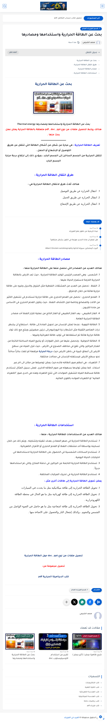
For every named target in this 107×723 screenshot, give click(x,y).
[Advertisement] (53, 403)
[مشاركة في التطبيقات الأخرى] (66, 602)
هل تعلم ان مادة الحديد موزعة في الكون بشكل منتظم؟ (74, 240)
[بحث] (5, 6)
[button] (90, 602)
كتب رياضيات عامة (92, 701)
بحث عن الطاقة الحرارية (87, 61)
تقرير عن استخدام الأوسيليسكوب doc (58, 657)
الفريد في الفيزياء (71, 718)
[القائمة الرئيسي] (102, 6)
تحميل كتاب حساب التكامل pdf (68, 18)
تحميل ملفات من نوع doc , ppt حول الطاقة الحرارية (53, 556)
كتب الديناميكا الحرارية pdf (53, 577)
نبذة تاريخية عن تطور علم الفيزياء (83, 231)
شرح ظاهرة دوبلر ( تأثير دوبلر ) (87, 655)
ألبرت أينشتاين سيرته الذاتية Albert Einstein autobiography (71, 248)
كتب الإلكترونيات (92, 683)
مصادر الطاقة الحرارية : (87, 69)
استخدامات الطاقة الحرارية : (84, 73)
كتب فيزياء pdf (93, 706)
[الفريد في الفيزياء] (53, 6)
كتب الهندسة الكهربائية (90, 692)
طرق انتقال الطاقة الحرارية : (85, 65)
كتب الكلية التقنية (92, 687)
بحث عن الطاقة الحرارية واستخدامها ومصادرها (23, 657)
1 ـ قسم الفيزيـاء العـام (91, 29)
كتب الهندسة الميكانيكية (89, 697)
